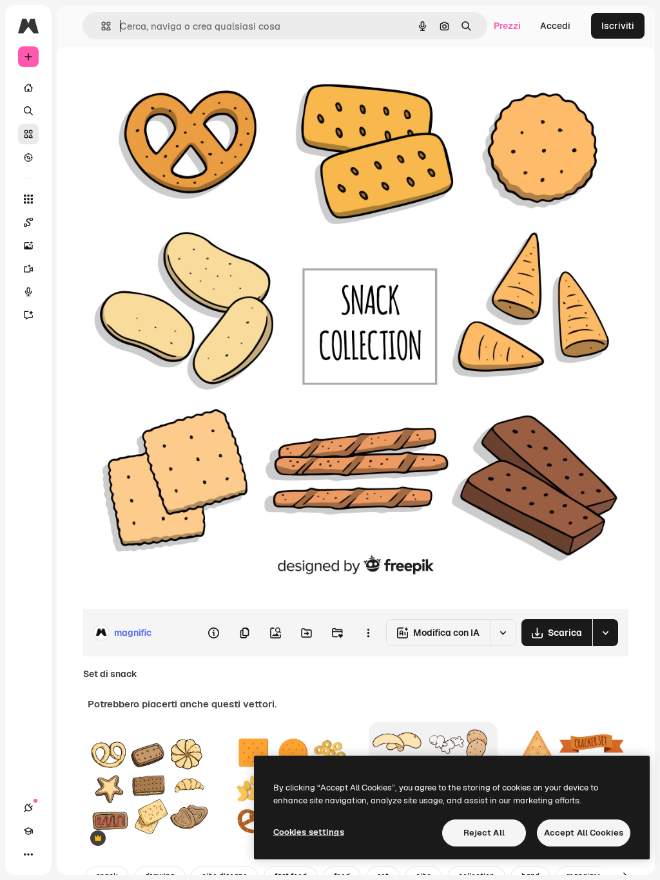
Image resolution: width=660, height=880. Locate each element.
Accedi (555, 26)
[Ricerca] (28, 110)
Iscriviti (617, 26)
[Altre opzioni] (368, 633)
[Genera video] (28, 268)
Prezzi (507, 26)
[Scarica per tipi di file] (605, 632)
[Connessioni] (28, 808)
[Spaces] (28, 222)
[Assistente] (28, 315)
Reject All (484, 832)
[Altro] (28, 854)
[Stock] (28, 134)
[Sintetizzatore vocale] (28, 292)
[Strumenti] (28, 199)
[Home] (28, 87)
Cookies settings (308, 832)
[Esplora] (28, 157)
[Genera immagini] (28, 245)
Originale (167, 76)
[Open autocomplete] (101, 26)
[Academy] (28, 831)
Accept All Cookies (583, 832)
